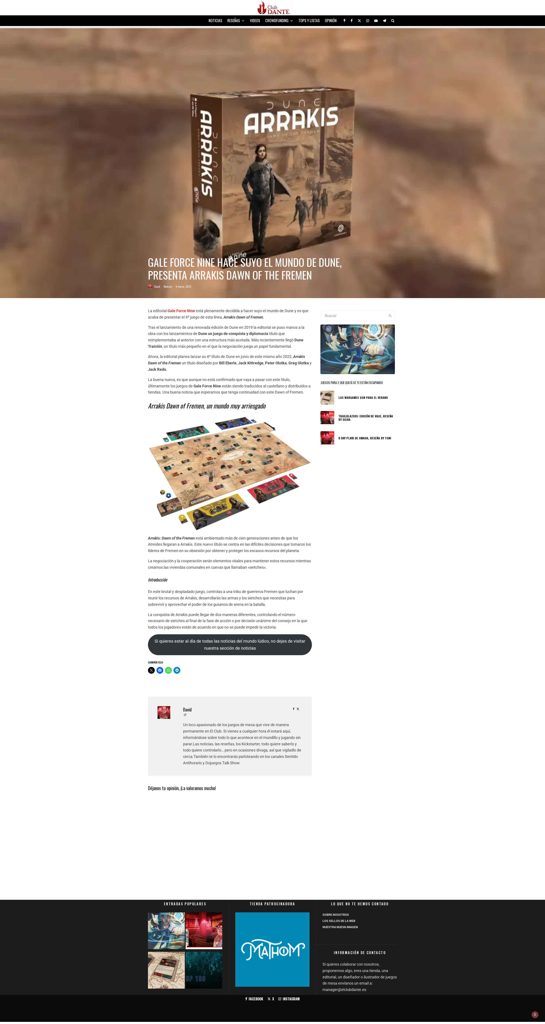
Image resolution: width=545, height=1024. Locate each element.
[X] (359, 20)
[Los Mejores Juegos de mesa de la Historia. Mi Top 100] (204, 971)
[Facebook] (351, 20)
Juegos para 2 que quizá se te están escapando (351, 382)
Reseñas (233, 20)
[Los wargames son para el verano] (166, 971)
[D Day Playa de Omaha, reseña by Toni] (204, 931)
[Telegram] (384, 20)
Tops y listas (309, 20)
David (157, 286)
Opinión (331, 20)
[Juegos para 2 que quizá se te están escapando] (166, 931)
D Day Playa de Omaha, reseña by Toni (364, 438)
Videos (255, 20)
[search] (390, 316)
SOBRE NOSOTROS (336, 914)
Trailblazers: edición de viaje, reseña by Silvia (365, 418)
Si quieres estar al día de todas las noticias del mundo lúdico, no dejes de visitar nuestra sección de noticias (230, 645)
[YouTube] (376, 20)
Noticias (215, 20)
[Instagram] (368, 20)
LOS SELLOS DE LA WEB (339, 921)
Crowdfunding (276, 20)
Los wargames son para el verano (363, 398)
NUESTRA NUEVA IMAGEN (340, 927)
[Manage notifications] (535, 1014)
